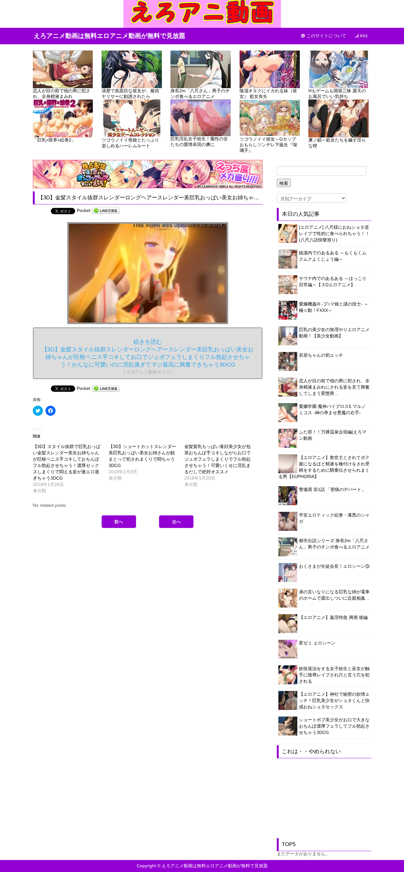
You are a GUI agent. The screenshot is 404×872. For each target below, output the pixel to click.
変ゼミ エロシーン (317, 642)
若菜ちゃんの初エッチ (321, 355)
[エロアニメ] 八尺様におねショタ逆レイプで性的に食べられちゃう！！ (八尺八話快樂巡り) (334, 233)
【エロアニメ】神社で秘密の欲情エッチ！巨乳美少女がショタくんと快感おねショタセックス (334, 700)
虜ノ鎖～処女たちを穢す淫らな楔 (337, 142)
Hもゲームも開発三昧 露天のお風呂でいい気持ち (337, 93)
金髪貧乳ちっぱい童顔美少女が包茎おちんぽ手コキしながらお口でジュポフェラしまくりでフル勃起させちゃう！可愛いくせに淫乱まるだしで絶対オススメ (217, 459)
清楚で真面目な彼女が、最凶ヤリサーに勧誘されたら (130, 93)
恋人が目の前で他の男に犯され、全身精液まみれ (61, 93)
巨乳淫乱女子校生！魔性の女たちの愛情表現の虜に (199, 141)
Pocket (83, 210)
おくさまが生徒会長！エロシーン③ (334, 566)
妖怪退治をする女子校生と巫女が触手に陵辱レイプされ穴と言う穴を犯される (334, 675)
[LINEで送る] (106, 210)
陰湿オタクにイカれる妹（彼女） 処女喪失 (268, 93)
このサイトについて (325, 36)
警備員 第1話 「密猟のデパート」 (332, 489)
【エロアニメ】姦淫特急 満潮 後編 (333, 617)
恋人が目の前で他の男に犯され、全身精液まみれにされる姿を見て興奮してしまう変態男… (334, 387)
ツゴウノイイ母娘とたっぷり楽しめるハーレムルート (130, 142)
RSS (363, 36)
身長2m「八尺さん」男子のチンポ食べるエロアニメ (200, 93)
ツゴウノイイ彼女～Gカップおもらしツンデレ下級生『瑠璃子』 (268, 144)
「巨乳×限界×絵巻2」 (54, 139)
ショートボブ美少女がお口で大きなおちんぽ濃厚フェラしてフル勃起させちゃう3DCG (334, 726)
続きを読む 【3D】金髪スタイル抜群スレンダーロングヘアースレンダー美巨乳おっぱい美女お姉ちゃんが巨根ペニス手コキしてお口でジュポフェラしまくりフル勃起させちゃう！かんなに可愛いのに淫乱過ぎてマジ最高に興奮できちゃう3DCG (147, 356)
